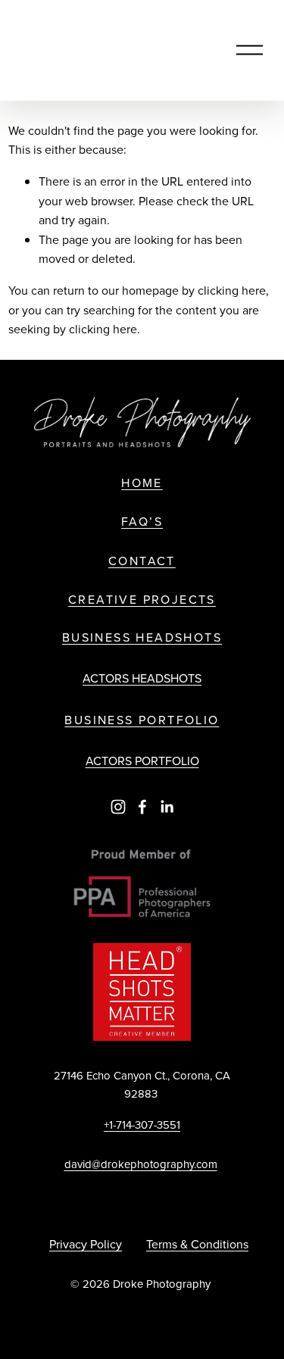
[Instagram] (118, 806)
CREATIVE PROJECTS (142, 599)
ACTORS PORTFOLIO (142, 760)
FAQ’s (142, 521)
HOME (142, 483)
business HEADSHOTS (142, 637)
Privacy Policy (85, 1244)
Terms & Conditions (197, 1244)
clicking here (232, 290)
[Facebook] (142, 806)
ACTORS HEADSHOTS (142, 678)
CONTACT (142, 561)
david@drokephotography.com (140, 1164)
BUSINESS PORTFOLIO (141, 720)
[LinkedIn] (166, 806)
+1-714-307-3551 (142, 1124)
